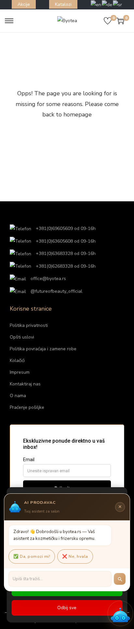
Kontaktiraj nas (25, 384)
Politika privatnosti (29, 325)
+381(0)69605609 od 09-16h (65, 228)
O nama (18, 396)
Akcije (24, 4)
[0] (108, 21)
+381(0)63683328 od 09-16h (65, 253)
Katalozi (63, 4)
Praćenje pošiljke (27, 407)
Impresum (20, 372)
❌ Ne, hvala (75, 556)
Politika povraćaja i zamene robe (43, 349)
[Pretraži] (120, 579)
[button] (120, 613)
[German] (107, 4)
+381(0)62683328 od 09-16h (65, 266)
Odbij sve (66, 608)
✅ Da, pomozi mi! (31, 556)
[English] (96, 4)
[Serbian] (118, 4)
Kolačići (17, 360)
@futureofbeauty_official (55, 291)
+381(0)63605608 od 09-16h (65, 241)
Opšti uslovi (22, 337)
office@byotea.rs (47, 278)
